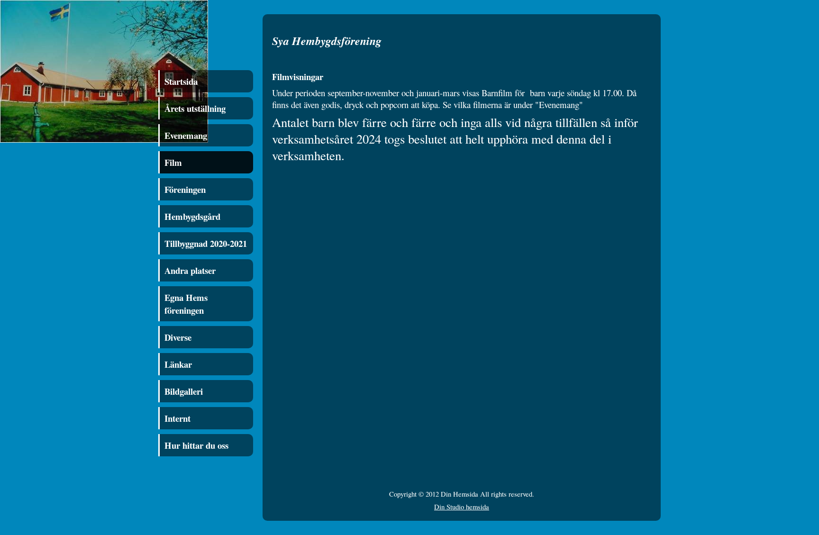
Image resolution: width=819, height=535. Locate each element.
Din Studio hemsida (461, 506)
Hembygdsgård (192, 216)
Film (173, 162)
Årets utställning (195, 108)
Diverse (177, 337)
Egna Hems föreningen (186, 304)
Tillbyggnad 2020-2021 (205, 243)
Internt (177, 418)
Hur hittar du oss (196, 445)
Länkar (178, 364)
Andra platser (190, 270)
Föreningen (185, 189)
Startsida (181, 81)
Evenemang (185, 135)
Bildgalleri (183, 391)
